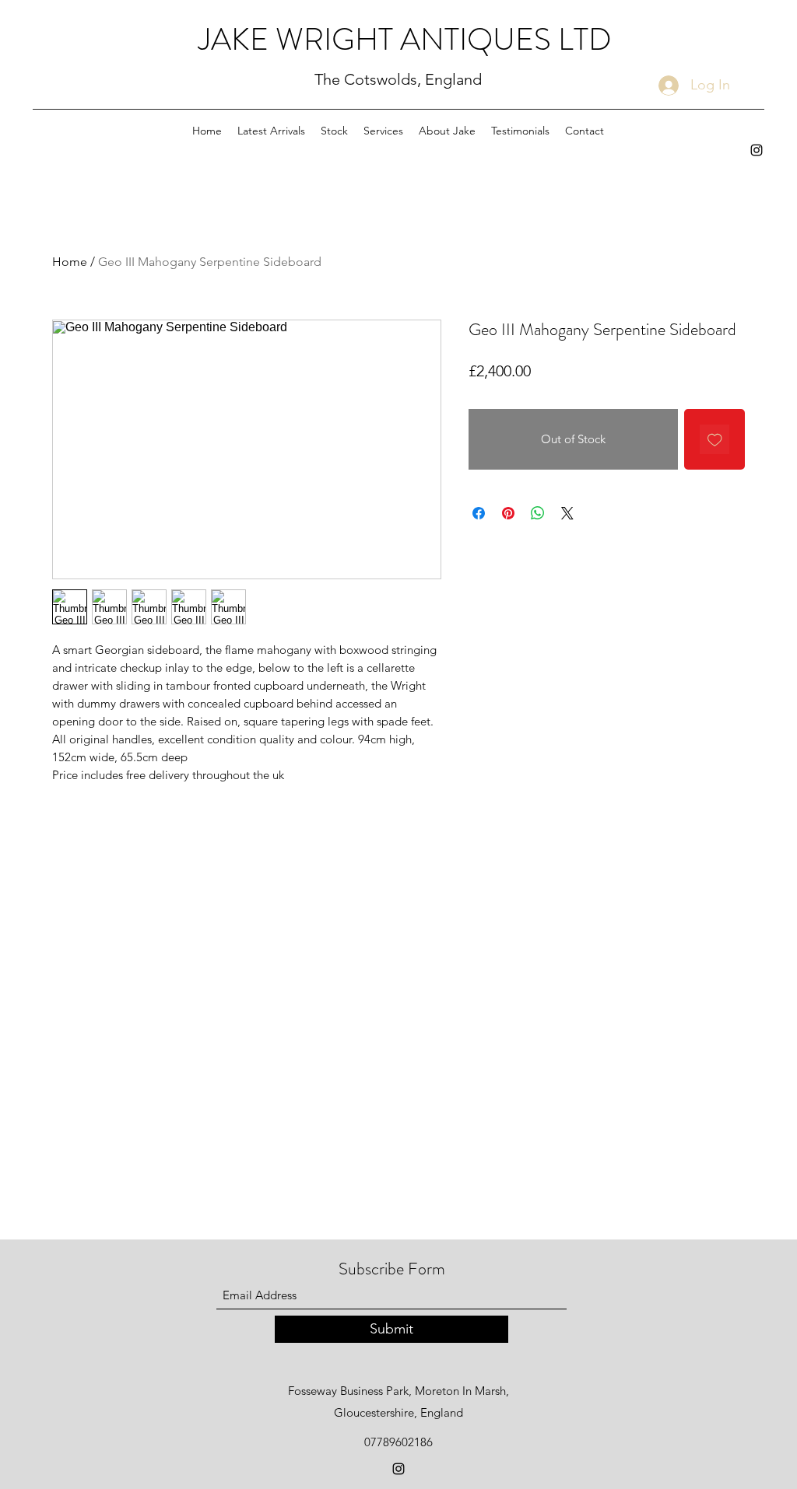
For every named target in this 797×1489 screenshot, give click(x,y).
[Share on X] (567, 513)
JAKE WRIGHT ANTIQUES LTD (405, 39)
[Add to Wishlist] (715, 439)
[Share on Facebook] (478, 513)
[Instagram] (756, 150)
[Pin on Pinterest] (508, 513)
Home (69, 261)
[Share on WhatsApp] (537, 513)
